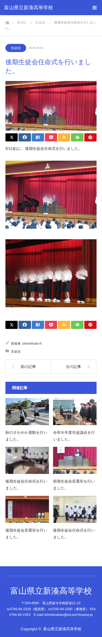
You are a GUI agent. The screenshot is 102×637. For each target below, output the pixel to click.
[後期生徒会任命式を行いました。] (27, 460)
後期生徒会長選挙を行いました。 (26, 533)
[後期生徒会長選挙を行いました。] (27, 509)
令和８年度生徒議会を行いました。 (74, 435)
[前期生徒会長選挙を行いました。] (75, 460)
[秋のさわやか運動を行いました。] (27, 411)
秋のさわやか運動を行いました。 (26, 435)
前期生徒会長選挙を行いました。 (74, 484)
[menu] (94, 7)
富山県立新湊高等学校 (28, 7)
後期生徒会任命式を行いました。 (26, 484)
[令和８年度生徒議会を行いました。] (75, 411)
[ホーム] (7, 21)
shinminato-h (32, 343)
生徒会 (16, 48)
